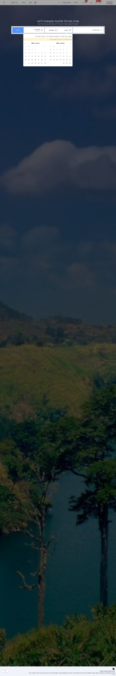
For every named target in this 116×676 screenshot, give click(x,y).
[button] (71, 43)
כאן (112, 674)
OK (5, 671)
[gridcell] (66, 49)
